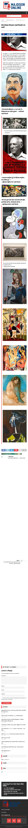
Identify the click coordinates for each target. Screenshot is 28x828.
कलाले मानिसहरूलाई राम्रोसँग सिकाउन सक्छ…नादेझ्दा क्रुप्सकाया (12, 747)
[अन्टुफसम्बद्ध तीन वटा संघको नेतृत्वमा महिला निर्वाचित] (14, 781)
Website (3, 694)
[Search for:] (14, 15)
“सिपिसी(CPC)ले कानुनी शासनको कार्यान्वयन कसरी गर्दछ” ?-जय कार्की (14, 794)
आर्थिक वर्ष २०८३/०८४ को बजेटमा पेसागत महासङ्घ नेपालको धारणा (12, 734)
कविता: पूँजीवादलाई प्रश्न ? (6, 750)
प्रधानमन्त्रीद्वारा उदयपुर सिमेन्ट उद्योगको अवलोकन (12, 789)
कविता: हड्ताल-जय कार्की (5, 737)
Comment (3, 675)
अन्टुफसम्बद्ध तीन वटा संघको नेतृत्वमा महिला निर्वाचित (13, 785)
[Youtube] (19, 821)
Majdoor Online (14, 30)
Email (2, 690)
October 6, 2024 (5, 30)
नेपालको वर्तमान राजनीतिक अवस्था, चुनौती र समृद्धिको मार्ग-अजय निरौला (13, 724)
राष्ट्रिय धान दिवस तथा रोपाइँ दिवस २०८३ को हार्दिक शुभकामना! (12, 715)
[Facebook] (9, 821)
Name (2, 686)
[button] (26, 13)
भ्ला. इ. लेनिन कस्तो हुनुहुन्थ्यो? (9, 788)
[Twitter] (14, 821)
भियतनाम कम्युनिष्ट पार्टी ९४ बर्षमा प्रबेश (10, 791)
